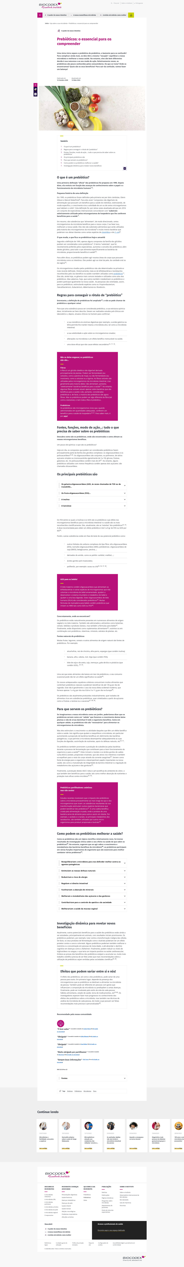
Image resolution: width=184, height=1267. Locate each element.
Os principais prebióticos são (74, 157)
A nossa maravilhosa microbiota (84, 15)
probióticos (118, 273)
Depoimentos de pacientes (107, 1206)
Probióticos (87, 1195)
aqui (65, 416)
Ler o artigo (43, 1148)
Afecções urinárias (68, 1217)
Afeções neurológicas (68, 1211)
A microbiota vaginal (51, 1212)
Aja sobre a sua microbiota (58, 23)
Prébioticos (78, 1091)
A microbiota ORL (50, 1199)
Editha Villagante (85, 1036)
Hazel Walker (84, 1044)
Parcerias (123, 1205)
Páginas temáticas (107, 1198)
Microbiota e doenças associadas (70, 1188)
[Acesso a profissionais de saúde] (131, 15)
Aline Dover (61, 1054)
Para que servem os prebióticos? (75, 160)
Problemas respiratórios (69, 1214)
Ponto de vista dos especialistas (107, 1211)
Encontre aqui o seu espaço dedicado (111, 1230)
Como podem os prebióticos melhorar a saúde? (81, 163)
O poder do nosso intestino (57, 15)
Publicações (106, 1187)
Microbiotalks (124, 1200)
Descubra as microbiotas (49, 1188)
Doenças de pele (67, 1203)
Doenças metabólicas (68, 1200)
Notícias (104, 1192)
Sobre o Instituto (126, 3)
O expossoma (49, 1215)
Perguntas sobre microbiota (107, 1202)
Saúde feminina (67, 1197)
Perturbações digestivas (69, 1195)
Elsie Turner (86, 1059)
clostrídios (106, 232)
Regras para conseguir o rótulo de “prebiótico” (81, 149)
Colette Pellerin (87, 1028)
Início (47, 23)
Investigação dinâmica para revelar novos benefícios (83, 166)
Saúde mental (66, 1209)
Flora (94, 1091)
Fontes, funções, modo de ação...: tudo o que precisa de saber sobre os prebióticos (89, 153)
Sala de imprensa (125, 1203)
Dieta (85, 1200)
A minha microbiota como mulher (114, 15)
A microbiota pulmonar (49, 1203)
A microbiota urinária (51, 1207)
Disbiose (70, 1091)
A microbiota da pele (51, 1210)
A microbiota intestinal (49, 1195)
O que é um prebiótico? (72, 147)
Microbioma (87, 1091)
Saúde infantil (66, 1206)
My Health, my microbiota (72, 1054)
